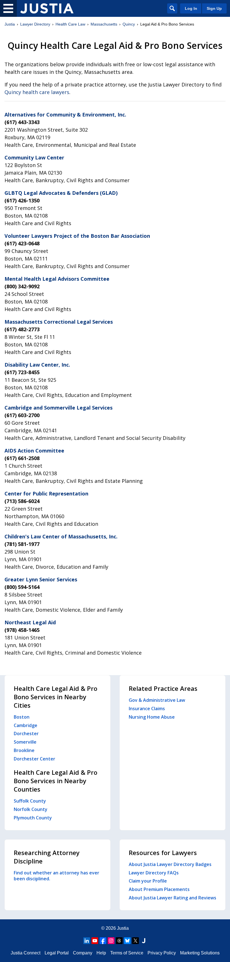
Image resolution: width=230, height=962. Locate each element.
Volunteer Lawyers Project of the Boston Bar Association (77, 235)
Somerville (25, 742)
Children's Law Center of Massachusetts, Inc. (61, 536)
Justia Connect (25, 952)
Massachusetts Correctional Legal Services (58, 321)
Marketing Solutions (200, 952)
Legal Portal (57, 952)
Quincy (129, 24)
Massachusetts (104, 24)
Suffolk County (30, 801)
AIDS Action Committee (34, 450)
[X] (135, 940)
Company (82, 952)
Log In (191, 8)
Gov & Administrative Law (157, 700)
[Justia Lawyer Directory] (46, 8)
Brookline (24, 750)
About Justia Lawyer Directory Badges (170, 864)
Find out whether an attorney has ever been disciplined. (56, 876)
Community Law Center (34, 157)
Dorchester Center (34, 759)
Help (101, 952)
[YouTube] (94, 940)
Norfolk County (30, 809)
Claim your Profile (148, 881)
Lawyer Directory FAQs (154, 873)
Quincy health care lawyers (36, 92)
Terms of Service (126, 952)
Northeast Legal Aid (30, 622)
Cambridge (25, 725)
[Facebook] (103, 940)
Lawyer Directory (35, 24)
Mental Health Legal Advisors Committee (56, 278)
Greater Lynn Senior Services (40, 579)
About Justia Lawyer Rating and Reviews (172, 898)
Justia (9, 24)
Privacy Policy (162, 952)
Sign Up (214, 8)
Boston (21, 717)
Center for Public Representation (46, 493)
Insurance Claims (147, 708)
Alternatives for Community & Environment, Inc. (65, 114)
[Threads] (119, 940)
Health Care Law (70, 24)
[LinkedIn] (86, 940)
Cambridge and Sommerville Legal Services (58, 407)
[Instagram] (111, 940)
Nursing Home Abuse (152, 717)
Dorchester (26, 733)
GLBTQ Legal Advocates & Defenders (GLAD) (61, 192)
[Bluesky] (127, 940)
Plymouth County (33, 818)
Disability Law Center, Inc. (37, 364)
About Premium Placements (159, 889)
